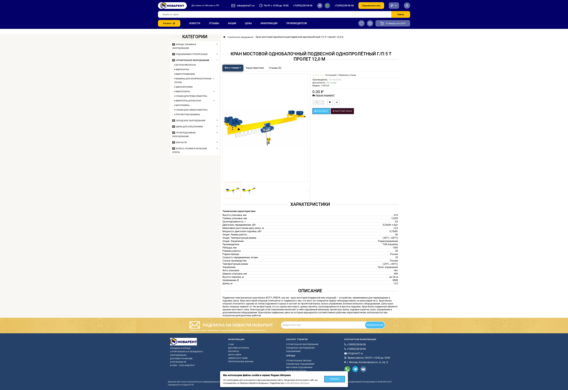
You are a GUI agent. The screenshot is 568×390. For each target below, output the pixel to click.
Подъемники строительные (191, 54)
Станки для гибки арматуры (191, 110)
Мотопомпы (182, 105)
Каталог (167, 23)
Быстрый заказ (343, 111)
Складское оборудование (190, 120)
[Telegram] (319, 5)
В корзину (322, 111)
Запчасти (181, 142)
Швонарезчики (184, 87)
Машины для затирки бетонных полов (193, 80)
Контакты (233, 351)
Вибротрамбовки (185, 74)
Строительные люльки (298, 360)
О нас (231, 344)
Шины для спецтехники (189, 126)
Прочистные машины (187, 114)
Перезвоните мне (371, 5)
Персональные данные (240, 361)
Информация (269, 23)
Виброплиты (182, 91)
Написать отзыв (347, 75)
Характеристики (255, 67)
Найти (400, 14)
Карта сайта (234, 355)
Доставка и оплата (238, 348)
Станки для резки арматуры (191, 96)
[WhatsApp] (327, 5)
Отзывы (214, 23)
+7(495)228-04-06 (302, 5)
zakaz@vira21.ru (246, 5)
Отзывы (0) (275, 67)
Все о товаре (232, 67)
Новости (194, 23)
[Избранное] (361, 23)
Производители (296, 23)
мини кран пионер (296, 371)
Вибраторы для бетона (188, 100)
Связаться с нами (238, 358)
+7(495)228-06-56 (344, 5)
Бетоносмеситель (185, 65)
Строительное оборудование (192, 60)
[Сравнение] (370, 23)
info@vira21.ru (355, 353)
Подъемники (293, 351)
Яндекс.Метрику (301, 383)
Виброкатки (182, 69)
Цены (248, 23)
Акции (232, 23)
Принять (334, 379)
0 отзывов (330, 75)
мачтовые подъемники (299, 367)
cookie (288, 383)
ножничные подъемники (300, 364)
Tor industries (335, 79)
